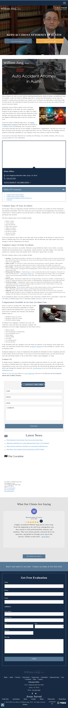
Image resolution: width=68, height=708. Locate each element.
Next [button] (65, 529)
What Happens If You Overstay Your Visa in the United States (25, 440)
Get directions (37, 368)
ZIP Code (7, 630)
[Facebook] (32, 693)
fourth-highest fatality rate (27, 273)
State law (27, 309)
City (6, 623)
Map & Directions (9, 491)
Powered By (52, 702)
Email (7, 598)
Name (7, 582)
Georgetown (16, 699)
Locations (28, 679)
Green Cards (35, 677)
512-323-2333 (11, 488)
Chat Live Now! (49, 41)
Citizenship (44, 677)
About (11, 677)
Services (17, 677)
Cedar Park (5, 699)
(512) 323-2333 (60, 9)
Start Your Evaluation (17, 41)
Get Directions (23, 182)
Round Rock (62, 699)
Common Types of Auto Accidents (15, 194)
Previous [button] (2, 529)
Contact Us (9, 199)
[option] (34, 529)
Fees (62, 677)
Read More (46, 536)
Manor (42, 699)
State (36, 623)
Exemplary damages (36, 346)
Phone (6, 590)
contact (59, 362)
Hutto (25, 699)
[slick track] (41, 522)
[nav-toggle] (64, 3)
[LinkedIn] (35, 693)
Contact (40, 679)
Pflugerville (51, 699)
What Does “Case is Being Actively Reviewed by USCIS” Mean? (25, 449)
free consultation (29, 373)
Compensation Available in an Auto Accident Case (19, 198)
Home (5, 677)
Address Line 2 (8, 617)
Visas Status (25, 677)
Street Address (8, 611)
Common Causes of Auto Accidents (15, 196)
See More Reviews (34, 556)
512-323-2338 (10, 489)
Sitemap (25, 704)
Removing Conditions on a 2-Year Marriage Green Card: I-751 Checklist (28, 443)
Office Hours (9, 182)
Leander (33, 699)
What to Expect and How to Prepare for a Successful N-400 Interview (27, 446)
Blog (34, 679)
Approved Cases (54, 677)
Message (8, 637)
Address (8, 606)
